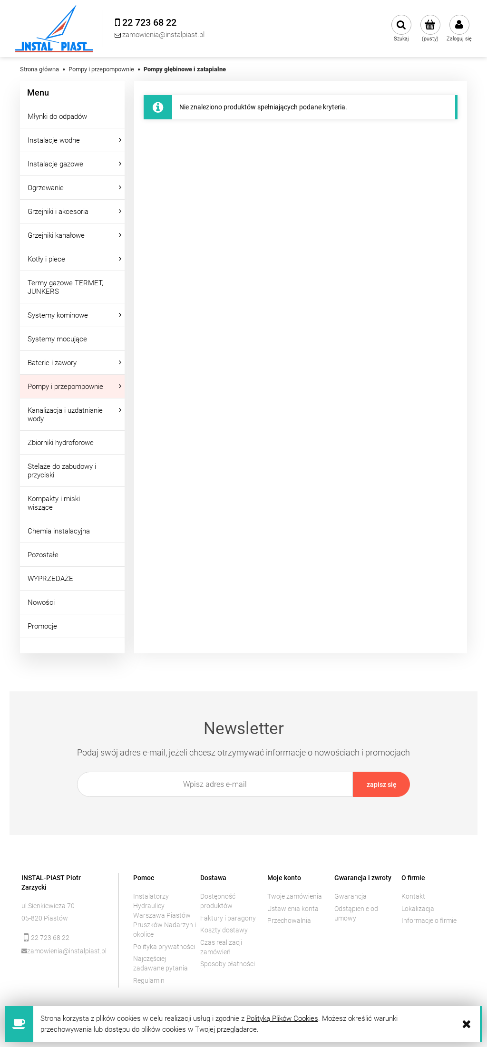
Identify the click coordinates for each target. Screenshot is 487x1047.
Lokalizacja (417, 908)
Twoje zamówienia (294, 896)
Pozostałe (43, 555)
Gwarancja (350, 896)
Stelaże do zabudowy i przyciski (62, 470)
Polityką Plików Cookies (282, 1018)
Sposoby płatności (227, 964)
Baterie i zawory (52, 363)
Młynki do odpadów (57, 116)
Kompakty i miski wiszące (54, 503)
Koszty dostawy (224, 930)
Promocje (42, 626)
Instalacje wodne (54, 140)
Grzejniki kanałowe (56, 235)
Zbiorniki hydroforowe (61, 442)
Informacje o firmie (429, 920)
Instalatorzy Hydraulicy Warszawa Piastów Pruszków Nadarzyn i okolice (164, 915)
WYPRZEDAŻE (50, 578)
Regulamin (149, 980)
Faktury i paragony (228, 918)
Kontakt (413, 896)
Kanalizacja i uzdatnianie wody (65, 414)
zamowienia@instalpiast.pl (66, 951)
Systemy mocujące (57, 339)
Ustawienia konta (293, 908)
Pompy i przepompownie (65, 386)
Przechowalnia (289, 920)
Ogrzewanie (46, 188)
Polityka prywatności (164, 946)
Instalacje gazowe (55, 164)
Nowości (41, 602)
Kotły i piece (46, 259)
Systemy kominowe (58, 315)
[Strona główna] (54, 28)
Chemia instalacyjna (59, 531)
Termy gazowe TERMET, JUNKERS (65, 287)
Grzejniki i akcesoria (58, 211)
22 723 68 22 (50, 937)
